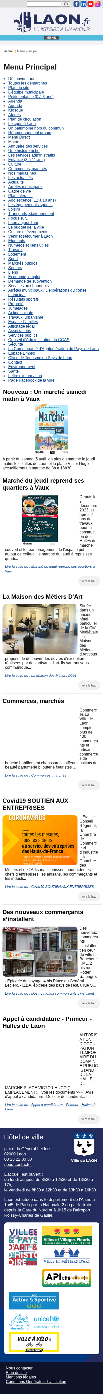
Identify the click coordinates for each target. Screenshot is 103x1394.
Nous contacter (19, 1368)
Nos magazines (22, 173)
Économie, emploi (24, 277)
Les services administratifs (31, 155)
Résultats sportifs (23, 299)
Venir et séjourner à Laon (30, 236)
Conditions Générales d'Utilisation (36, 1381)
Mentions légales (21, 1377)
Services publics (23, 335)
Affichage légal (21, 326)
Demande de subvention (30, 281)
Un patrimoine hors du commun (36, 128)
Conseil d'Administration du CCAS (39, 340)
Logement (17, 254)
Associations (19, 331)
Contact (15, 362)
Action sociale (20, 313)
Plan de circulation (24, 119)
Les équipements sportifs (30, 205)
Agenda (15, 101)
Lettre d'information (25, 376)
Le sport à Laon (22, 124)
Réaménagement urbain (29, 133)
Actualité (16, 182)
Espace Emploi (21, 353)
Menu (51, 38)
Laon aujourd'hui (23, 223)
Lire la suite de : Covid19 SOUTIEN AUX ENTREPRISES (49, 887)
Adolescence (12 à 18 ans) (32, 200)
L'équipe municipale (26, 92)
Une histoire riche (24, 151)
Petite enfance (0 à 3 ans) (31, 97)
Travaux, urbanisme (25, 317)
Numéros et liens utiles (28, 245)
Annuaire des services (28, 146)
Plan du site (18, 88)
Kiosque (15, 110)
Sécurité (15, 344)
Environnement (21, 367)
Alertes (14, 115)
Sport (13, 259)
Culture (14, 164)
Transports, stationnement (31, 214)
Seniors (15, 268)
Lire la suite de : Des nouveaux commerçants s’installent (49, 993)
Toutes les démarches (27, 83)
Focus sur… (19, 218)
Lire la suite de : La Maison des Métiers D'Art (40, 675)
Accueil (9, 51)
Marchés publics (22, 263)
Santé (13, 371)
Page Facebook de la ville (31, 380)
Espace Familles (23, 322)
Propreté (16, 304)
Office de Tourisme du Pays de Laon (40, 358)
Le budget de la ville (26, 227)
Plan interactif (20, 196)
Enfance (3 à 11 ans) (26, 160)
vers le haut (89, 581)
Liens (13, 272)
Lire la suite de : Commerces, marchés (35, 775)
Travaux (15, 250)
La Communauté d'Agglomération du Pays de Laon (53, 349)
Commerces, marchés (27, 169)
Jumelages (18, 308)
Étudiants (16, 241)
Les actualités (20, 178)
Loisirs (14, 209)
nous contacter (18, 1164)
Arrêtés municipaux (25, 187)
